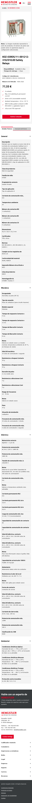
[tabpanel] (16, 409)
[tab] (7, 129)
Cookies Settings (7, 737)
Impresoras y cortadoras (9, 751)
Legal (3, 759)
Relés (3, 755)
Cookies (3, 798)
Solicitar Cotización (16, 117)
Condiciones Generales (7, 788)
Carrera (4, 772)
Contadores (5, 746)
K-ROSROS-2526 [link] (14, 8)
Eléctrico (4, 435)
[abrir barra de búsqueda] (20, 3)
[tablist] (16, 129)
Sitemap (3, 793)
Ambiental (5, 641)
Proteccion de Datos (6, 790)
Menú (29, 3)
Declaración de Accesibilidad (9, 795)
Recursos (4, 776)
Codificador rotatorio (8, 742)
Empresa (4, 763)
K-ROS (4, 8)
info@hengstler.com (20, 729)
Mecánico (5, 288)
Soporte (4, 767)
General (4, 136)
